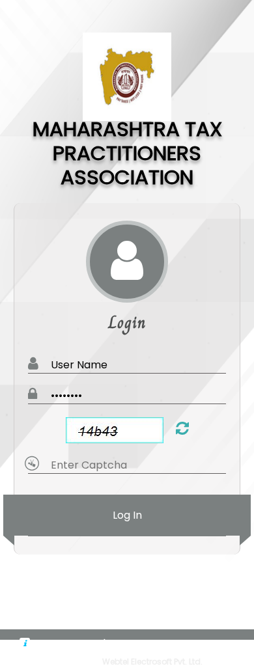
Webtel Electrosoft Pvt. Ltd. (152, 661)
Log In (127, 515)
